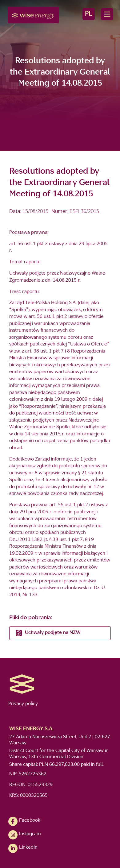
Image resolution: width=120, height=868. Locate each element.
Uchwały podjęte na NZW (52, 633)
